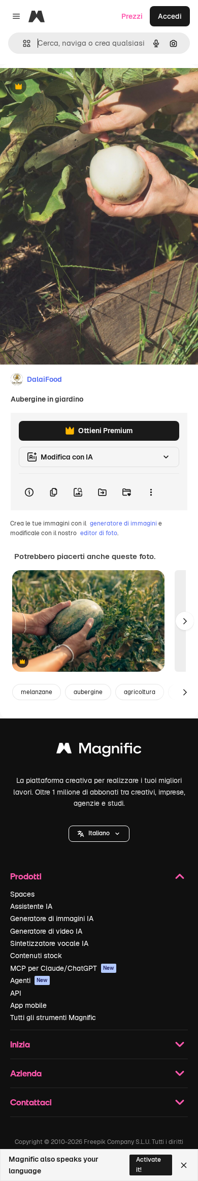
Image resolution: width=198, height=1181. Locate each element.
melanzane (36, 692)
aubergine (88, 692)
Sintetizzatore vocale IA (49, 943)
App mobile (28, 1005)
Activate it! (148, 1164)
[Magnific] (99, 751)
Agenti (29, 980)
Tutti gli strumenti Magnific (53, 1017)
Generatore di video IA (46, 931)
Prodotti (26, 876)
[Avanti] (185, 621)
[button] (99, 834)
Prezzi (132, 16)
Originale (67, 87)
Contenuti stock (36, 955)
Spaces (22, 894)
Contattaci (31, 1102)
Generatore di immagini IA (51, 918)
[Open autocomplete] (23, 43)
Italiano (99, 833)
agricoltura (139, 692)
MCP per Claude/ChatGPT (62, 968)
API (15, 993)
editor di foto (98, 533)
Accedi (170, 16)
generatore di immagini (123, 523)
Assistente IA (31, 906)
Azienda (26, 1073)
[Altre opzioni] (151, 492)
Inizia (20, 1044)
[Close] (183, 1165)
